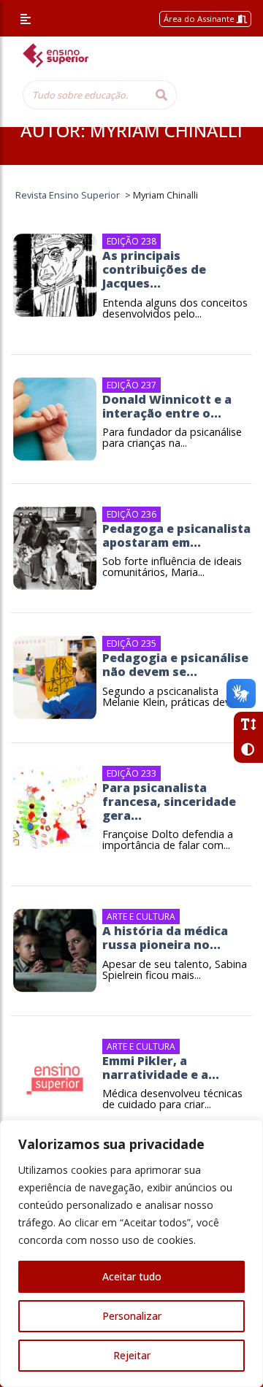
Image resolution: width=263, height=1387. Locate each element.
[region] (131, 1253)
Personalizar (131, 1316)
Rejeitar (131, 1355)
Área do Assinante (200, 18)
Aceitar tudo (131, 1276)
